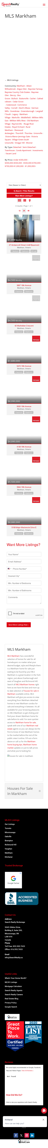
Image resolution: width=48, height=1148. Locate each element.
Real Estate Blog (11, 999)
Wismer (29, 143)
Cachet (33, 98)
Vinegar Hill (20, 143)
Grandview (14, 111)
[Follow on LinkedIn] (32, 1135)
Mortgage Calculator (13, 986)
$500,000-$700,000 (31, 163)
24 (24, 210)
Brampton (9, 840)
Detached (17, 147)
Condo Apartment (23, 150)
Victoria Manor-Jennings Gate (17, 136)
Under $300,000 (20, 160)
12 (19, 210)
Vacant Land (11, 153)
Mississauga (10, 832)
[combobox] (9, 568)
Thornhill (19, 133)
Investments (38, 150)
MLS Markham (13, 656)
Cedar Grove (18, 101)
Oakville (8, 836)
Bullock (14, 98)
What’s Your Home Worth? (15, 978)
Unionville (38, 133)
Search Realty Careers (14, 994)
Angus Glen (22, 89)
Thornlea (28, 133)
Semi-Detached (29, 147)
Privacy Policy (10, 1003)
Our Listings (10, 824)
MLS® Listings (11, 982)
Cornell (14, 108)
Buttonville (23, 98)
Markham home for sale (26, 722)
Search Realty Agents (13, 990)
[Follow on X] (21, 1135)
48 (28, 210)
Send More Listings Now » (18, 624)
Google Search (11, 1007)
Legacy (15, 114)
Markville (16, 117)
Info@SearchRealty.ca (14, 957)
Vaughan (8, 849)
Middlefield (26, 117)
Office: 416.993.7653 (14, 949)
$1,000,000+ (30, 166)
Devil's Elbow (24, 108)
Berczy (13, 95)
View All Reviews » (28, 1071)
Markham (21, 86)
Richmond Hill (10, 845)
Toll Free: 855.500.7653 (15, 946)
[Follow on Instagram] (26, 1135)
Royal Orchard (18, 127)
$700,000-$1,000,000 (14, 166)
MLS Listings (12, 80)
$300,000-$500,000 (13, 163)
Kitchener (9, 857)
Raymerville (17, 124)
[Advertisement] (24, 50)
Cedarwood (11, 105)
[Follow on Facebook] (16, 1135)
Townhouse (10, 150)
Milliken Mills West (17, 120)
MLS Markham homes (25, 684)
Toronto (8, 828)
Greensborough (27, 111)
